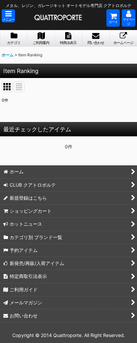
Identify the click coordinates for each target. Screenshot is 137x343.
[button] (8, 15)
